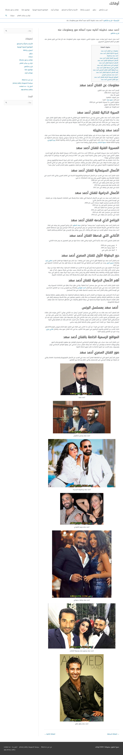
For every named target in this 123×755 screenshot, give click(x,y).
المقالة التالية (49, 734)
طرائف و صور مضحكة (12, 9)
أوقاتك (114, 3)
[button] (6, 16)
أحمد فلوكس (82, 287)
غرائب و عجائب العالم (23, 15)
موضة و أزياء (55, 9)
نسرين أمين (110, 263)
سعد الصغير (77, 225)
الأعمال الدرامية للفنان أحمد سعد (108, 63)
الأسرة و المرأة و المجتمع (69, 9)
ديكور (94, 9)
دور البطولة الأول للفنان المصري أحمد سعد (105, 70)
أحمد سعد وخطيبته (112, 55)
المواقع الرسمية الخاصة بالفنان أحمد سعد (106, 77)
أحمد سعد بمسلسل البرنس (109, 75)
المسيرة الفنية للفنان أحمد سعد (108, 58)
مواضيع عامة (26, 9)
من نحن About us (27, 80)
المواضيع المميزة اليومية (40, 9)
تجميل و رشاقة (85, 9)
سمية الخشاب (101, 142)
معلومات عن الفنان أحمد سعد (109, 51)
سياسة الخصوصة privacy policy (23, 83)
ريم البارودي (51, 140)
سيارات (12, 15)
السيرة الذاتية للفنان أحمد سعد (109, 53)
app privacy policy (27, 89)
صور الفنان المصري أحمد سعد (109, 79)
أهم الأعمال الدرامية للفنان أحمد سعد (107, 72)
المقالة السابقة (113, 734)
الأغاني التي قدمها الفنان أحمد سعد (107, 67)
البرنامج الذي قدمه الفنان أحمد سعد (107, 65)
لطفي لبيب (48, 260)
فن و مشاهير (103, 9)
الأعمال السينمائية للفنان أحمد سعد (107, 60)
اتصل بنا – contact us (26, 86)
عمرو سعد (110, 99)
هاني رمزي (49, 329)
